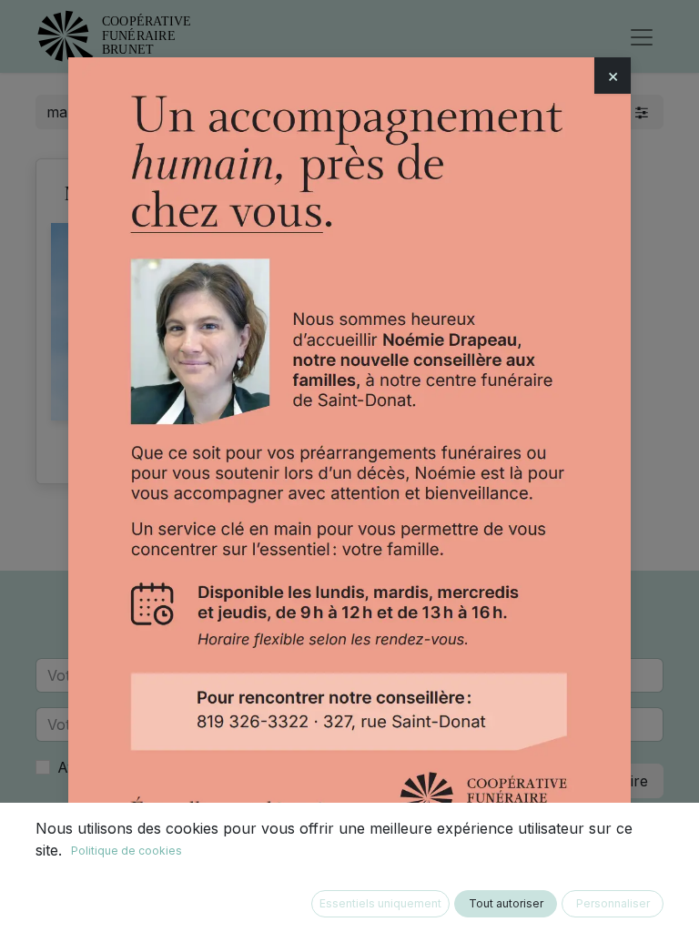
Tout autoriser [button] (506, 903)
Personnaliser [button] (613, 903)
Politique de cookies (126, 850)
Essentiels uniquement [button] (380, 903)
